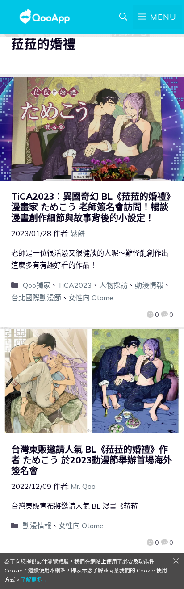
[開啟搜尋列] (123, 17)
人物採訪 (113, 285)
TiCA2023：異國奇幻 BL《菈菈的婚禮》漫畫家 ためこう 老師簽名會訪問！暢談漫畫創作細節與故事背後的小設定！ (91, 207)
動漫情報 (149, 285)
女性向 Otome (90, 297)
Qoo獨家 (36, 285)
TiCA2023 (75, 285)
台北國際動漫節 (36, 297)
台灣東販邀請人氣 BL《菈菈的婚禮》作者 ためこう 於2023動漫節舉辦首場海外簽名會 (91, 460)
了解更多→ (34, 579)
